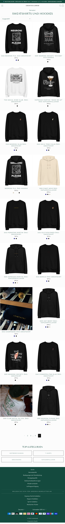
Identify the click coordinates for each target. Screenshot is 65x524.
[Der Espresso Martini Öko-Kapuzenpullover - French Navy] (13, 282)
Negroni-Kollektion (32, 499)
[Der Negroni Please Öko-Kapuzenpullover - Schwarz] (47, 424)
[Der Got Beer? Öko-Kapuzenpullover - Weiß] (51, 327)
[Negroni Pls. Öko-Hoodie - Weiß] (15, 192)
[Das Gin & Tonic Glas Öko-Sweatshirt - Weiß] (50, 150)
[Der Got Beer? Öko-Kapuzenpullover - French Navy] (45, 327)
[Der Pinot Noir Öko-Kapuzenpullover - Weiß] (51, 194)
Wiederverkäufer (32, 483)
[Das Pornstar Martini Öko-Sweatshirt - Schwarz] (16, 238)
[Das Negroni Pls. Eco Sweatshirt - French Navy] (16, 60)
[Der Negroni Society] (47, 61)
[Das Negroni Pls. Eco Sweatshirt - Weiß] (14, 60)
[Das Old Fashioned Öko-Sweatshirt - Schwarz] (48, 238)
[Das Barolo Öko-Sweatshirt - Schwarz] (48, 281)
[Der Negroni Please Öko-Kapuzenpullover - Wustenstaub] (49, 424)
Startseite (32, 10)
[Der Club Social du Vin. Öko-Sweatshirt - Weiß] (17, 424)
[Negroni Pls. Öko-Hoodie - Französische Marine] (17, 192)
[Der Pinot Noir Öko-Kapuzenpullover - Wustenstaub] (49, 194)
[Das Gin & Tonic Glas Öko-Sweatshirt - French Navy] (46, 150)
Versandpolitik (32, 472)
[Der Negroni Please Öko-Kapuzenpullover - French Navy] (45, 424)
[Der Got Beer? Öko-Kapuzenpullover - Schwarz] (47, 327)
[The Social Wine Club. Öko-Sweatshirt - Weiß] (15, 106)
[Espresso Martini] (47, 106)
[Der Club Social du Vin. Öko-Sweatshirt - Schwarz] (15, 424)
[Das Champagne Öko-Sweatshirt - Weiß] (18, 336)
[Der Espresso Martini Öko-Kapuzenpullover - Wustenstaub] (17, 282)
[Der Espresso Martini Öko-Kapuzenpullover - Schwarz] (15, 282)
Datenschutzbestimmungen (32, 481)
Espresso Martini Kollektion (32, 496)
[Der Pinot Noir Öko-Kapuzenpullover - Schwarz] (47, 194)
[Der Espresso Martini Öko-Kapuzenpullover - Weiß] (19, 282)
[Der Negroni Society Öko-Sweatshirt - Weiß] (17, 380)
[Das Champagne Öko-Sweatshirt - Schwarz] (16, 336)
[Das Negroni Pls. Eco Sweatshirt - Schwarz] (18, 60)
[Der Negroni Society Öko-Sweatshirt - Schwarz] (15, 380)
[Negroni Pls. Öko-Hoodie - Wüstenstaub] (13, 192)
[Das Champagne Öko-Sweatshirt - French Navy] (14, 336)
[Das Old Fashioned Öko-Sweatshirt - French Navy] (46, 238)
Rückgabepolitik (32, 478)
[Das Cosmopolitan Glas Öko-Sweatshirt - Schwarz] (48, 380)
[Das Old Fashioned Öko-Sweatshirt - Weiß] (50, 238)
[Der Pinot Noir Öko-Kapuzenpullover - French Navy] (45, 194)
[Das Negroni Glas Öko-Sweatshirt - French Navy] (14, 150)
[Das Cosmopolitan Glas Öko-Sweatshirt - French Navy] (46, 380)
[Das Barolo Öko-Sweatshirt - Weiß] (50, 281)
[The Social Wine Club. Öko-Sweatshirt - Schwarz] (17, 106)
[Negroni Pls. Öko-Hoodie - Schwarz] (19, 192)
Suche (32, 469)
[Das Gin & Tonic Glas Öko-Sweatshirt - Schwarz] (48, 150)
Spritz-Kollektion (32, 502)
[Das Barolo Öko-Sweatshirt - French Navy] (46, 281)
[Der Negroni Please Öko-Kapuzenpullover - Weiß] (51, 424)
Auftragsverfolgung (32, 486)
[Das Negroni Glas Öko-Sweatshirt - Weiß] (18, 150)
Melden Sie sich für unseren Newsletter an (32, 491)
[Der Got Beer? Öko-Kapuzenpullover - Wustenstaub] (49, 327)
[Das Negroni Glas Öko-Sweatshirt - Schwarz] (16, 150)
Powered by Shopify (32, 521)
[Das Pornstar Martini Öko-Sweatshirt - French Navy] (14, 238)
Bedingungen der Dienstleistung (32, 475)
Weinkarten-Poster (32, 504)
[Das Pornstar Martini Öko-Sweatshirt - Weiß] (18, 238)
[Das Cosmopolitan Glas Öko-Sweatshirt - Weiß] (50, 380)
